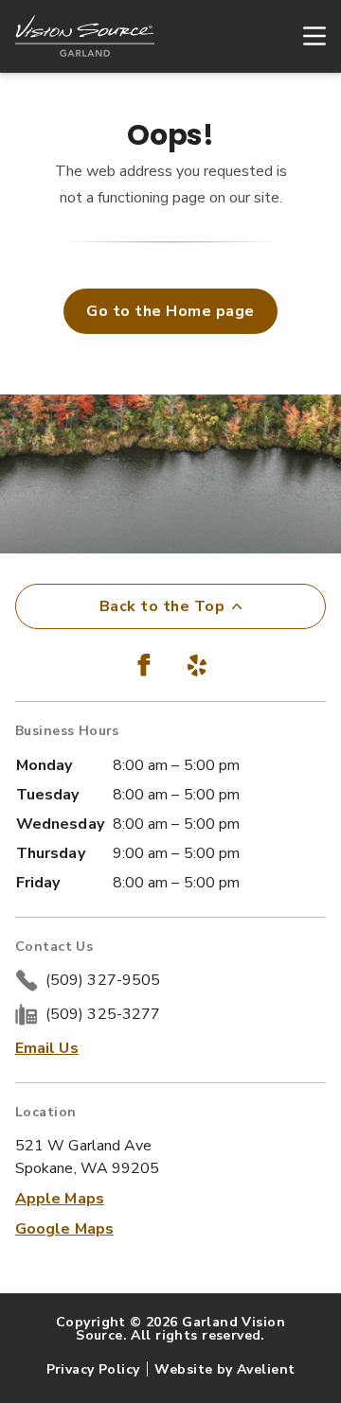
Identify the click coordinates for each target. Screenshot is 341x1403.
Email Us (47, 1048)
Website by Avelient (224, 1369)
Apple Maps (59, 1198)
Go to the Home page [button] (170, 311)
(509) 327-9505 (102, 980)
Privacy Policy (93, 1369)
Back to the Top (161, 606)
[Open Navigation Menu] (305, 36)
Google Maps (64, 1229)
